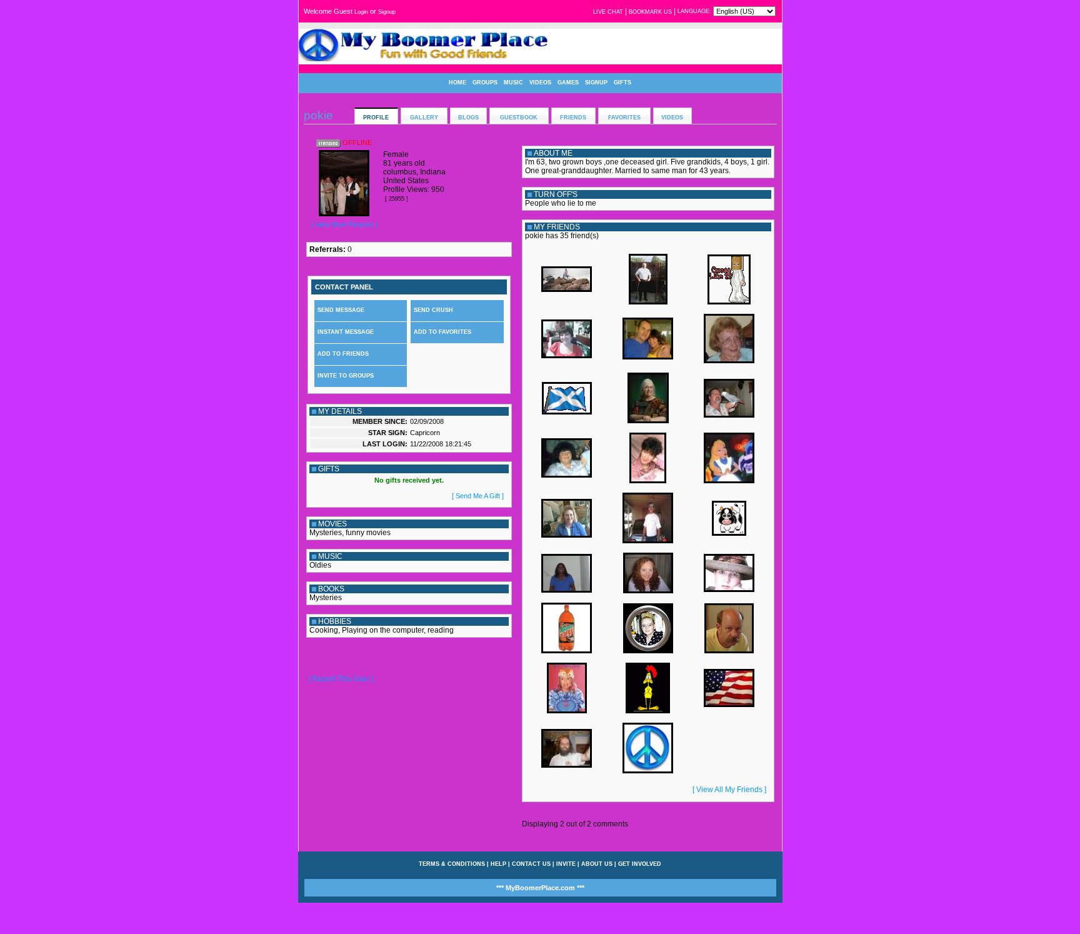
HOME (457, 82)
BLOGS (468, 117)
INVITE (566, 864)
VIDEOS (540, 82)
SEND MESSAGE (341, 310)
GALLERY (424, 117)
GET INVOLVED (639, 864)
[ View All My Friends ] (729, 789)
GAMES (568, 82)
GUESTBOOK (519, 117)
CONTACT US (531, 864)
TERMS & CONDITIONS (452, 864)
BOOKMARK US (650, 12)
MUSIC (513, 82)
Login (361, 12)
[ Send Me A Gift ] (478, 496)
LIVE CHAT (608, 12)
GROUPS (485, 82)
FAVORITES (624, 117)
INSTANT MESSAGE (346, 332)
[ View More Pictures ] (344, 224)
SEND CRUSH (433, 310)
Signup (387, 12)
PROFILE (376, 117)
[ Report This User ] (340, 679)
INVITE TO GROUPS (346, 376)
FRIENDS (573, 117)
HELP (498, 864)
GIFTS (622, 82)
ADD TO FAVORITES (442, 332)
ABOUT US (596, 864)
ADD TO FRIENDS (343, 354)
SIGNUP (596, 82)
